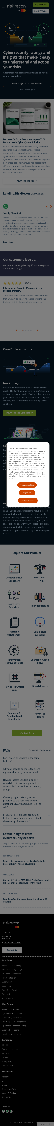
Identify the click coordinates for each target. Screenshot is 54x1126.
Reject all (27, 493)
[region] (27, 474)
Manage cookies (27, 485)
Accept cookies (28, 500)
